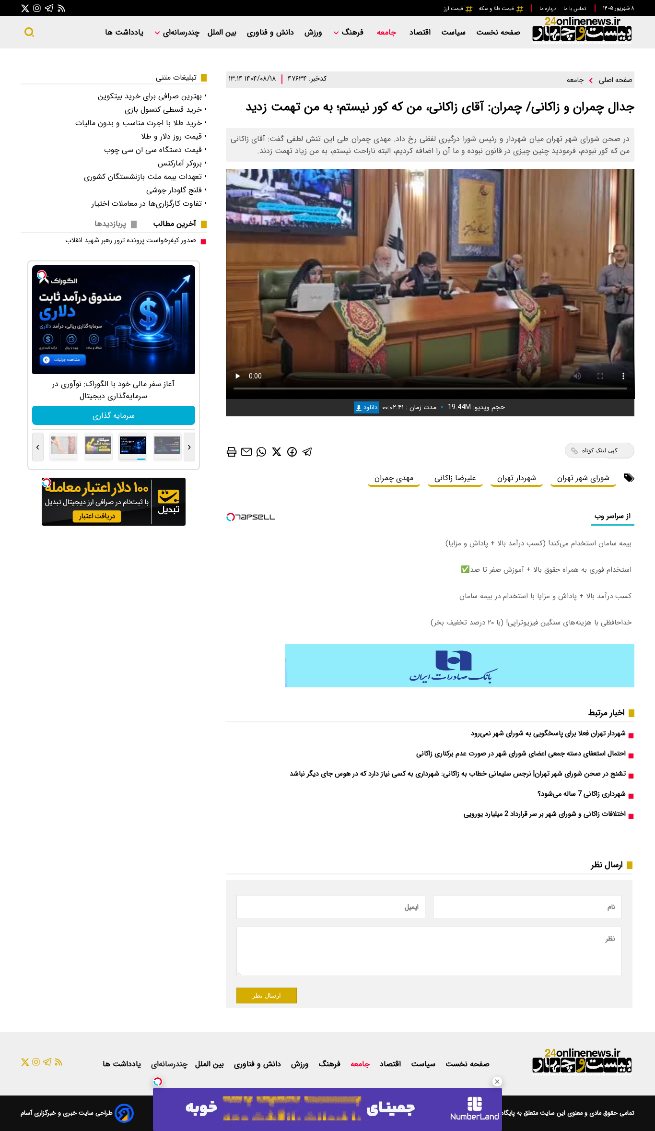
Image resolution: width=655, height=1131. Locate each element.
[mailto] (246, 452)
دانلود (369, 407)
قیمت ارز (454, 8)
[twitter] (276, 452)
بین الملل (223, 32)
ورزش (314, 32)
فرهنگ (352, 32)
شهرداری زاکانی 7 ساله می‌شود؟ (582, 794)
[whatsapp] (261, 452)
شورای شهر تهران (583, 478)
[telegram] (307, 452)
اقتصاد (421, 32)
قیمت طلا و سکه (497, 8)
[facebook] (292, 451)
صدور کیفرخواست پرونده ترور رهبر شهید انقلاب (130, 240)
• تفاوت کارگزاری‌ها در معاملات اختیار (149, 204)
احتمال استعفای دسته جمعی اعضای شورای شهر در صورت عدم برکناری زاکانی (521, 753)
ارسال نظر (266, 995)
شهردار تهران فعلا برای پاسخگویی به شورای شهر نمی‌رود (548, 733)
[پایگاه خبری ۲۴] (581, 42)
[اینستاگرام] (37, 8)
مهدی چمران (393, 478)
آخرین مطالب (174, 224)
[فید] (61, 8)
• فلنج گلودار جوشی (176, 190)
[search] (29, 32)
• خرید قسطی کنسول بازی (166, 110)
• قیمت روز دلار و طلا (174, 136)
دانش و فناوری (271, 32)
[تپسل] (158, 1081)
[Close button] (497, 1081)
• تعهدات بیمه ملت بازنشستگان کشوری (145, 177)
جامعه (387, 32)
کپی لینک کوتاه (600, 450)
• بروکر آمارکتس (182, 163)
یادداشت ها (125, 32)
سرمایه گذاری (114, 416)
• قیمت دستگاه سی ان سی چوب (155, 150)
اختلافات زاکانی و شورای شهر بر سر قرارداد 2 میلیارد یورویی (545, 814)
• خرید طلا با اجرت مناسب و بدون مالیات (141, 123)
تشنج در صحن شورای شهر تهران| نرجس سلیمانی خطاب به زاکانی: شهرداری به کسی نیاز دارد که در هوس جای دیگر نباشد (458, 773)
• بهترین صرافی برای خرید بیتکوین (152, 96)
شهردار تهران (516, 478)
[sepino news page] (459, 685)
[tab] (178, 223)
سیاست (454, 32)
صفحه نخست (498, 32)
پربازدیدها (110, 224)
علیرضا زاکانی (455, 478)
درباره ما (548, 8)
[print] (231, 452)
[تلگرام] (49, 8)
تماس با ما (575, 8)
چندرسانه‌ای (180, 32)
